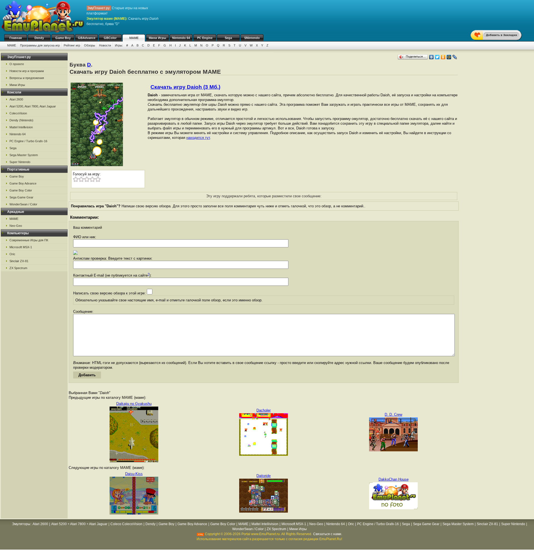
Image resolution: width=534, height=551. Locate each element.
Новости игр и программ (26, 71)
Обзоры (89, 45)
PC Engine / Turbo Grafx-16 (28, 141)
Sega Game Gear (21, 197)
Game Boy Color (20, 190)
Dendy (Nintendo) (21, 120)
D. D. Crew (393, 414)
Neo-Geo (15, 225)
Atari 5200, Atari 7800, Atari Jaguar (32, 106)
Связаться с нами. (327, 534)
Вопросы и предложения (26, 78)
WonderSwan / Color (23, 204)
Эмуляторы (21, 524)
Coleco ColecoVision (126, 524)
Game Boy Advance (22, 183)
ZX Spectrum (18, 268)
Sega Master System (23, 155)
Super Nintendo (19, 162)
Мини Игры (157, 38)
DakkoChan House (394, 479)
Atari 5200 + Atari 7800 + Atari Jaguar (79, 524)
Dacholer (263, 410)
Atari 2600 (16, 99)
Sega (228, 38)
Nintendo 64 (181, 38)
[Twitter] (437, 57)
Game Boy (63, 38)
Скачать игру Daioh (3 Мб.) (185, 87)
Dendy (39, 38)
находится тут (198, 138)
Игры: (119, 45)
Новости (105, 45)
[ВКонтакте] (431, 57)
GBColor (110, 38)
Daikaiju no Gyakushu (134, 404)
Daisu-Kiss (134, 474)
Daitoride (263, 476)
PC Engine (204, 38)
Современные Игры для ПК (28, 240)
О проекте (16, 64)
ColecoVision (18, 113)
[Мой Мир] (449, 57)
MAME (134, 38)
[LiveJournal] (455, 57)
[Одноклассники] (443, 57)
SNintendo (252, 38)
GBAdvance (86, 38)
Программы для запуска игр (40, 45)
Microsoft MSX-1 (20, 247)
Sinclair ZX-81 (18, 261)
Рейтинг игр (72, 45)
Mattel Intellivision (21, 127)
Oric (12, 254)
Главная (15, 38)
